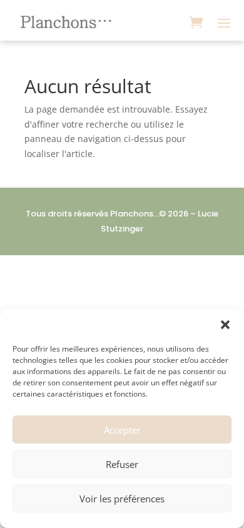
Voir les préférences (122, 498)
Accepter (122, 430)
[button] (225, 324)
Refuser (122, 464)
